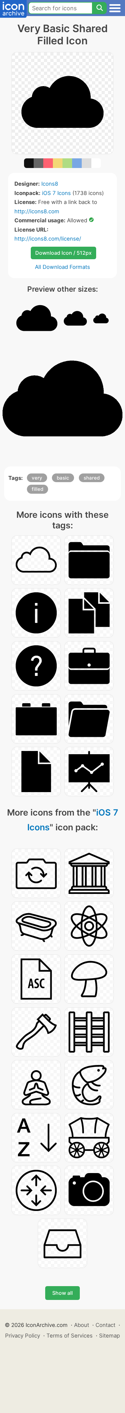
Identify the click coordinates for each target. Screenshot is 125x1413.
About (81, 1325)
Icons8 (49, 184)
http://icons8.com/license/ (47, 238)
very (37, 478)
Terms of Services (69, 1335)
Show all (62, 1293)
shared (92, 478)
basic (63, 478)
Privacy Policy (22, 1335)
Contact (105, 1325)
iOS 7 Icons (56, 193)
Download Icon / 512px (63, 253)
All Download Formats (62, 267)
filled (37, 489)
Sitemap (109, 1335)
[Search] (99, 8)
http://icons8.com (36, 211)
